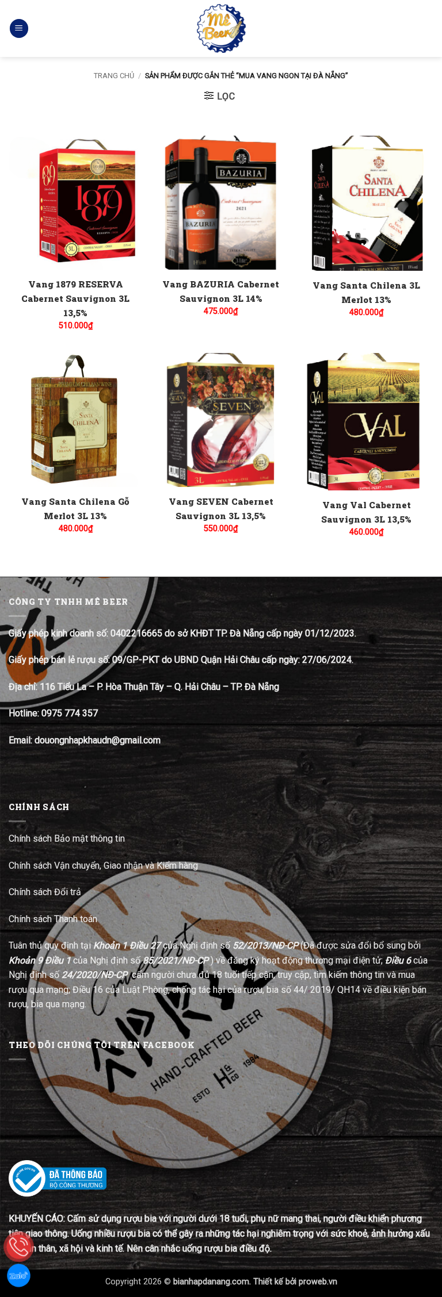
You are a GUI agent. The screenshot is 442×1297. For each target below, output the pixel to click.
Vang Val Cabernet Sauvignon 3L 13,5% (366, 512)
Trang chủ (114, 75)
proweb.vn (318, 1282)
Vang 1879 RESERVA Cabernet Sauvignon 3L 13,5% (75, 298)
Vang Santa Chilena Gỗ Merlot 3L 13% (75, 508)
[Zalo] (19, 1275)
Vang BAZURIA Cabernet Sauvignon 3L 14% (220, 291)
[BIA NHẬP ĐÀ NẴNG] (221, 28)
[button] (19, 28)
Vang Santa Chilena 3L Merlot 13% (366, 292)
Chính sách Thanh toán (53, 919)
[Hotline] (19, 1247)
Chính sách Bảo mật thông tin (67, 838)
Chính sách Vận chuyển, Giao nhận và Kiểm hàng (103, 865)
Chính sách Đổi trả (46, 892)
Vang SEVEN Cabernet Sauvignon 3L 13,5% (221, 508)
